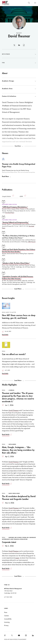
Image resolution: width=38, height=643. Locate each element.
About (4, 73)
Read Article (5, 334)
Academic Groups (8, 81)
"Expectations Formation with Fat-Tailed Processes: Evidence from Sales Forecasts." (17, 277)
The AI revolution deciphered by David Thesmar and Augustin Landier (18, 497)
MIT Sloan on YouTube (19, 636)
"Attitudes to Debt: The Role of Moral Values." (16, 263)
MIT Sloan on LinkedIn (32, 636)
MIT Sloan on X (11, 636)
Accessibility (7, 619)
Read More (5, 176)
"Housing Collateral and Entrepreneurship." (15, 222)
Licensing (7, 622)
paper (17, 558)
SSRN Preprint (31, 241)
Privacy (6, 625)
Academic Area (7, 88)
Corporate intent (9, 542)
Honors (5, 153)
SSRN (21, 196)
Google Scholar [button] (6, 196)
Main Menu (35, 3)
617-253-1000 (8, 597)
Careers (6, 616)
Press (5, 612)
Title (3, 62)
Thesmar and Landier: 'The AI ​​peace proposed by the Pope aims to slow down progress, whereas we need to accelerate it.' (18, 397)
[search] (29, 3)
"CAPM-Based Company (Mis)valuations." (15, 207)
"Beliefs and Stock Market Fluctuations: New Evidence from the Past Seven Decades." (18, 250)
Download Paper (9, 212)
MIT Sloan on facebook (5, 636)
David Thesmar (14, 410)
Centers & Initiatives (9, 96)
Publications (7, 189)
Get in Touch (6, 54)
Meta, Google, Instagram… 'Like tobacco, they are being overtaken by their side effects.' (18, 450)
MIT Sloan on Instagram (26, 636)
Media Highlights (9, 384)
